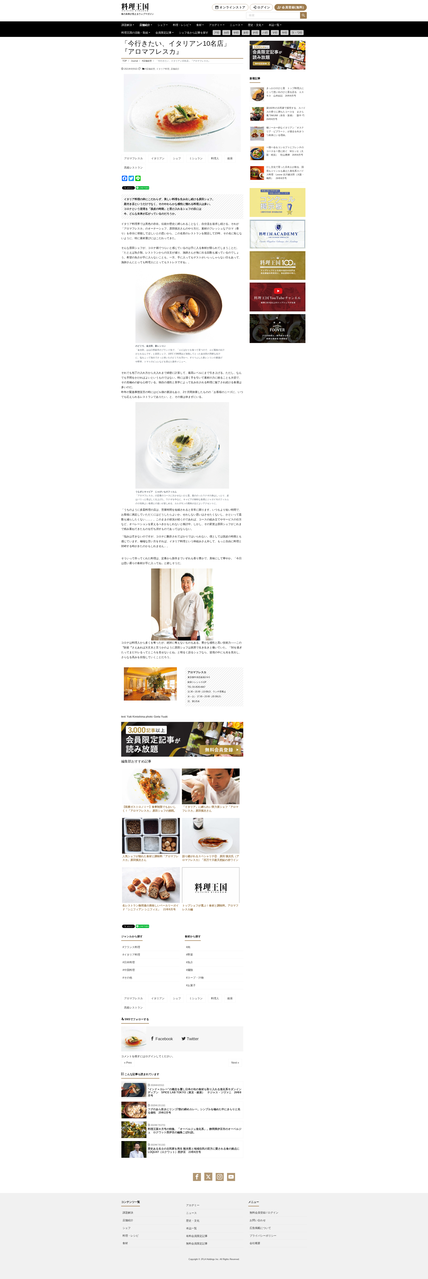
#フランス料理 (131, 947)
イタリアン (158, 158)
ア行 (216, 32)
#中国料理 (129, 970)
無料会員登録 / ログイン (264, 1212)
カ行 (226, 32)
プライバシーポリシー (263, 1235)
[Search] (303, 15)
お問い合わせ (258, 1220)
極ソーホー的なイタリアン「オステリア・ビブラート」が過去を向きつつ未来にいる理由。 (285, 131)
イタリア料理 (162, 69)
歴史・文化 (254, 25)
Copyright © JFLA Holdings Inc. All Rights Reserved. (214, 1259)
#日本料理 (129, 962)
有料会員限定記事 (196, 1236)
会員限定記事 (163, 32)
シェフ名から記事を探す (193, 32)
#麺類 (189, 970)
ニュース (235, 25)
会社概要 (255, 1243)
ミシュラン (196, 158)
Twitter (192, 1039)
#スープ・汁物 (195, 977)
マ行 (275, 32)
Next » (235, 1062)
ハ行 (265, 32)
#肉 (188, 947)
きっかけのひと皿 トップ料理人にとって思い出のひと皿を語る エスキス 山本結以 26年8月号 (285, 92)
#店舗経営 (150, 69)
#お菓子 (191, 985)
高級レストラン (133, 167)
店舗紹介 (144, 25)
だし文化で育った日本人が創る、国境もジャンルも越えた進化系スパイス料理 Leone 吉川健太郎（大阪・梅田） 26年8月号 (285, 173)
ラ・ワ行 (297, 32)
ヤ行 (284, 32)
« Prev (128, 1062)
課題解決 (126, 25)
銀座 (230, 158)
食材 (199, 25)
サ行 (236, 32)
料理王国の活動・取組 (134, 32)
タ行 (245, 32)
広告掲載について (260, 1228)
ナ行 (255, 32)
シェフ (161, 25)
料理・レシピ (181, 25)
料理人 (215, 158)
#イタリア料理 (131, 954)
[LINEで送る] (142, 187)
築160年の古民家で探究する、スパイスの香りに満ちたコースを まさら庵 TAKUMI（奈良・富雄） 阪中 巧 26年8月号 (286, 113)
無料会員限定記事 (196, 1243)
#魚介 (189, 962)
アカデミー (215, 25)
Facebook (163, 1039)
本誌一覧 (274, 25)
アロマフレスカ (133, 158)
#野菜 (189, 954)
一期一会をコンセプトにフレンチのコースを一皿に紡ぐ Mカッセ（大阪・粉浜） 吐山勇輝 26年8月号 (285, 151)
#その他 (127, 977)
